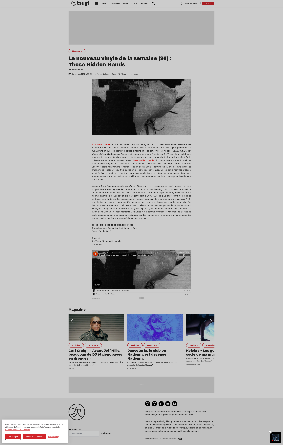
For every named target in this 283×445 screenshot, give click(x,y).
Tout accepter (13, 436)
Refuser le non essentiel (34, 436)
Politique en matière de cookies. (17, 429)
